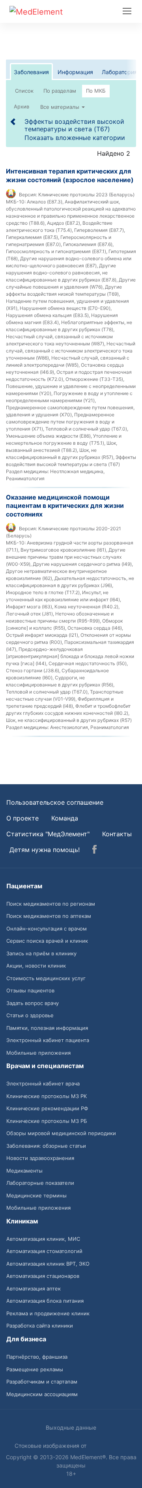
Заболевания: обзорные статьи (46, 1146)
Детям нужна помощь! (44, 850)
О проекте (22, 818)
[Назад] (13, 121)
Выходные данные (71, 1427)
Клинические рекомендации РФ (47, 1108)
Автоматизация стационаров (42, 1276)
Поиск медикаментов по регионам (50, 904)
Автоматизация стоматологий (44, 1251)
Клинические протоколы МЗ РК (46, 1096)
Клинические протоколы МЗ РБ (46, 1121)
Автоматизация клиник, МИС (43, 1239)
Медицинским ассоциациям (42, 1394)
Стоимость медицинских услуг (46, 978)
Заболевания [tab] (31, 72)
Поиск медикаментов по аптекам (48, 916)
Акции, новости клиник (36, 965)
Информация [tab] (75, 72)
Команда (64, 818)
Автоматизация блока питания (45, 1301)
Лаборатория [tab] (119, 72)
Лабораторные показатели (40, 1183)
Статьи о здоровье (30, 1015)
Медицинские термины (36, 1195)
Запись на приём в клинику (41, 953)
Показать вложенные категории (74, 138)
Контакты (117, 834)
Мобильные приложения (38, 1053)
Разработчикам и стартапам (41, 1381)
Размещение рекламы (34, 1369)
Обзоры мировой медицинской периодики (61, 1133)
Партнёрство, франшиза (36, 1357)
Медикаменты (24, 1170)
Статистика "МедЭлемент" (48, 834)
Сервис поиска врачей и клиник (47, 941)
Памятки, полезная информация (47, 1028)
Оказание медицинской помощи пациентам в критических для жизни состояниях (65, 505)
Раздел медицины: (27, 471)
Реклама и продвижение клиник (48, 1313)
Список (24, 91)
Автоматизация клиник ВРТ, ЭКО (48, 1264)
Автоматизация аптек (33, 1288)
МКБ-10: (16, 202)
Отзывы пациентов (30, 990)
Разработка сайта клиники (39, 1325)
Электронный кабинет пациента (47, 1040)
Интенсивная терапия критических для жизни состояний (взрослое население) (70, 175)
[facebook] (94, 850)
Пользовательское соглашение (54, 802)
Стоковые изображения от (51, 1445)
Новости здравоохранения (40, 1158)
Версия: (28, 195)
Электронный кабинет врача (43, 1083)
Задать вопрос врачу (32, 1003)
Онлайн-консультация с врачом (46, 928)
